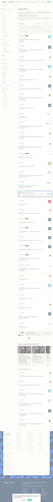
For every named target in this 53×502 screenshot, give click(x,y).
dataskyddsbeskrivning (18, 497)
